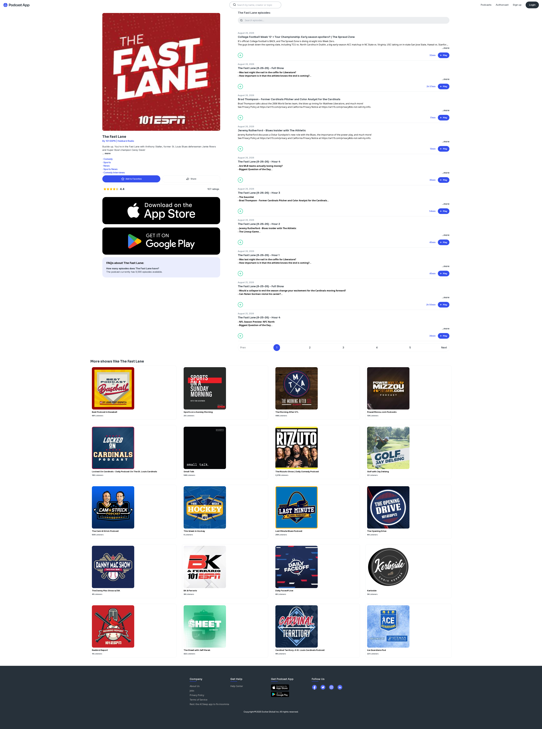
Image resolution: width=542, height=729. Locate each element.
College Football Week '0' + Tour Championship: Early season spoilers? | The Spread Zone (296, 37)
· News (106, 165)
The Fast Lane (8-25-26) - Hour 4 (259, 317)
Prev (243, 347)
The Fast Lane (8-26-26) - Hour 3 (259, 192)
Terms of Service (198, 699)
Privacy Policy (197, 695)
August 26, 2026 (246, 33)
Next (444, 347)
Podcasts (486, 4)
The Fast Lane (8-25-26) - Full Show (261, 286)
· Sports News (110, 169)
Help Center (236, 686)
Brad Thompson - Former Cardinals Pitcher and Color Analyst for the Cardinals (289, 99)
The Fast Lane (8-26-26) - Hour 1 (258, 255)
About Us (195, 686)
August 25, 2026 (246, 282)
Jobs (192, 690)
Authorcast (502, 4)
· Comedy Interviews (113, 172)
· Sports (106, 162)
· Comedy (107, 159)
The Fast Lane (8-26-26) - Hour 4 (259, 161)
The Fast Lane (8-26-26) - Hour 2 (259, 224)
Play (445, 55)
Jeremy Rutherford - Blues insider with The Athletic (272, 130)
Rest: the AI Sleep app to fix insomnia (209, 704)
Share (193, 179)
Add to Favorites (134, 179)
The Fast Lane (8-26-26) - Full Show (261, 68)
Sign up (517, 4)
